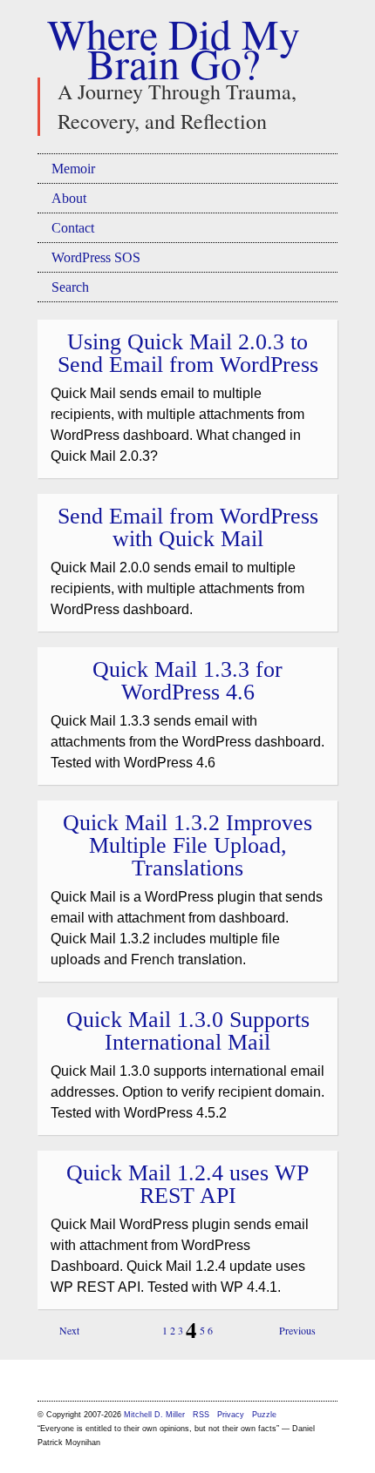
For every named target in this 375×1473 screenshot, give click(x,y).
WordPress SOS (95, 257)
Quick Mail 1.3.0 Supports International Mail (188, 1031)
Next (69, 1330)
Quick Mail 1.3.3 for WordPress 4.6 (187, 681)
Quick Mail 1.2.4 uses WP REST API (187, 1184)
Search (70, 287)
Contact (72, 227)
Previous (297, 1330)
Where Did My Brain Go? (173, 48)
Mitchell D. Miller (154, 1414)
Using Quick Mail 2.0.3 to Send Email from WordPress (188, 353)
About (68, 198)
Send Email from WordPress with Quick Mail (188, 527)
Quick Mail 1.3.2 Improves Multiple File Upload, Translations (187, 845)
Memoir (73, 168)
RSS (202, 1414)
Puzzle (264, 1414)
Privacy (230, 1414)
